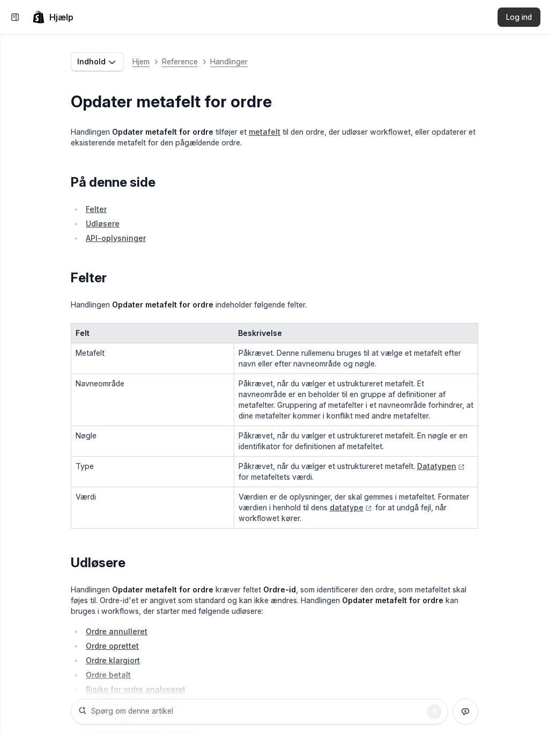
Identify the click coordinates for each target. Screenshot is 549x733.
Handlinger (229, 61)
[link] (52, 17)
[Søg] (434, 711)
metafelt (264, 131)
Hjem (141, 61)
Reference (180, 61)
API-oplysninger (116, 238)
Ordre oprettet (112, 645)
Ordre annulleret (116, 631)
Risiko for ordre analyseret (136, 689)
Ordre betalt (108, 674)
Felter (96, 209)
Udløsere (103, 223)
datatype (346, 507)
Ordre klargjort (113, 660)
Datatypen (436, 466)
